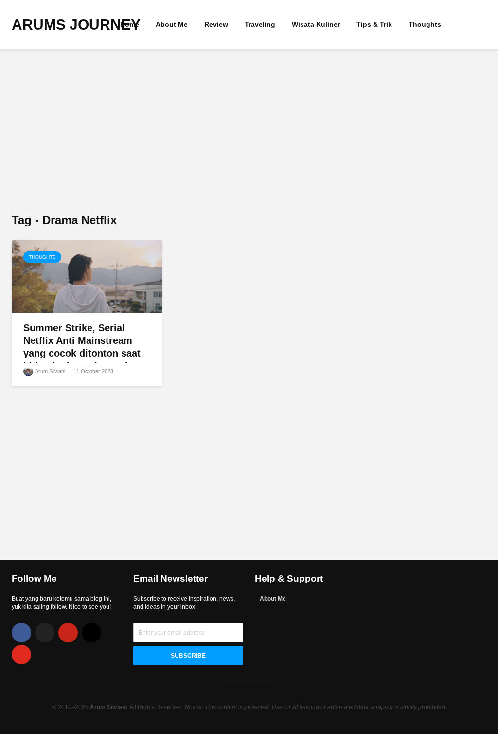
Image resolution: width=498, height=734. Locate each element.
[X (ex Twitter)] (44, 632)
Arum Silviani (49, 371)
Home (129, 24)
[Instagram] (91, 632)
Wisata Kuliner (316, 24)
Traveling (260, 24)
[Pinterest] (68, 632)
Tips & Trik (374, 24)
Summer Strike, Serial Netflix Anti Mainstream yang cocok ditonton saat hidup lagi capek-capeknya (85, 346)
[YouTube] (21, 654)
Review (216, 24)
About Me (172, 24)
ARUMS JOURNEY (76, 25)
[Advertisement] (249, 131)
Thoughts (425, 24)
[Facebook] (21, 632)
